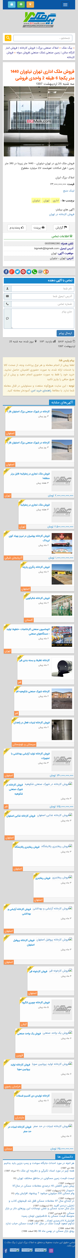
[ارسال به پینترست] (23, 271)
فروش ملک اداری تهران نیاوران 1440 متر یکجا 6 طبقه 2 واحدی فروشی (42, 75)
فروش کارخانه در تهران (61, 214)
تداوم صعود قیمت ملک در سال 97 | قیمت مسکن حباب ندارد (39, 1223)
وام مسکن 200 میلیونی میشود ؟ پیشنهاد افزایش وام (44, 1193)
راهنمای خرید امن (41, 390)
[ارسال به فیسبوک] (6, 271)
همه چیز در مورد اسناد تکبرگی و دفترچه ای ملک (47, 1171)
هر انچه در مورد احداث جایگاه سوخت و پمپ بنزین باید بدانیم (39, 1163)
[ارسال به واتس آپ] (34, 271)
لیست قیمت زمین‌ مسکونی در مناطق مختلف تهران (45, 1178)
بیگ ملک (67, 48)
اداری (55, 200)
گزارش (60, 227)
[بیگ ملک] (39, 20)
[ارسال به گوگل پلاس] (11, 271)
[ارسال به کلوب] (45, 271)
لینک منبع (68, 191)
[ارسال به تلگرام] (28, 271)
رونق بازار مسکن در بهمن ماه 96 (56, 1231)
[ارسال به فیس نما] (40, 271)
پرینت (38, 227)
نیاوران (36, 200)
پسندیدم (15, 227)
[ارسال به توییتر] (17, 271)
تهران (46, 200)
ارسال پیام (65, 333)
